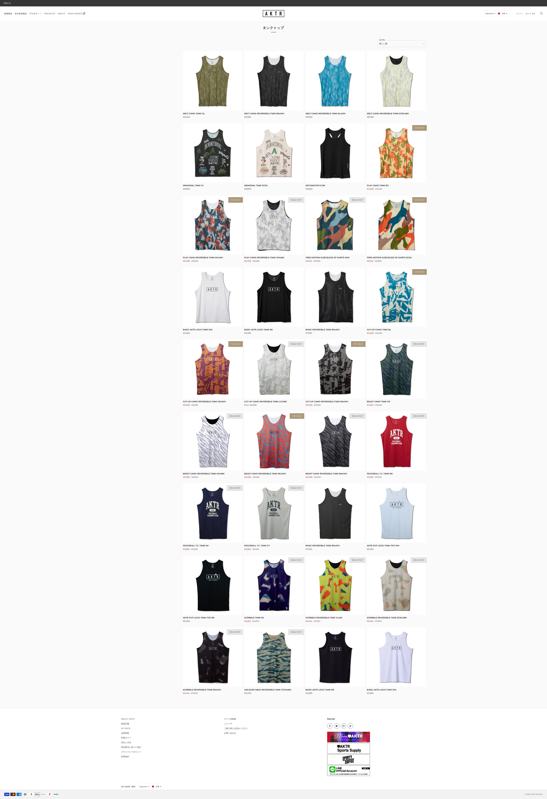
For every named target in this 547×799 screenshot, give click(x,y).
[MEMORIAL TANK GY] (212, 152)
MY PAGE (125, 728)
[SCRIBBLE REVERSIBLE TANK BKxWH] (212, 657)
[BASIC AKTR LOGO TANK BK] (273, 296)
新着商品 (8, 13)
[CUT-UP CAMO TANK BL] (396, 296)
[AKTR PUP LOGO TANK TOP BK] (212, 585)
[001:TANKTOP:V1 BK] (335, 152)
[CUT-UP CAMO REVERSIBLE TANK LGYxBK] (273, 369)
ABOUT (61, 13)
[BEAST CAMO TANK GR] (396, 369)
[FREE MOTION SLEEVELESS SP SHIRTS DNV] (335, 225)
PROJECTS (49, 13)
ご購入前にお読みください (236, 728)
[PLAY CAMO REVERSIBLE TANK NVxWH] (212, 225)
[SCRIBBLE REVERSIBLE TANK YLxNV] (335, 585)
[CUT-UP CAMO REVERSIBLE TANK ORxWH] (212, 369)
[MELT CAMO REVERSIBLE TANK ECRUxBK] (396, 80)
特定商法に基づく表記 (131, 747)
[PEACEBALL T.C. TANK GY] (273, 513)
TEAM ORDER (75, 13)
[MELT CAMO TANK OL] (212, 80)
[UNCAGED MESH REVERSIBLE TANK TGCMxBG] (273, 657)
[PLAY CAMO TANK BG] (396, 152)
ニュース (228, 723)
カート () (530, 13)
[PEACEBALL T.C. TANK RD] (396, 441)
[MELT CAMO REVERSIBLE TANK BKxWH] (273, 80)
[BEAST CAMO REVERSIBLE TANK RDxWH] (273, 441)
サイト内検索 (230, 719)
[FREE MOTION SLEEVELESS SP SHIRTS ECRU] (396, 225)
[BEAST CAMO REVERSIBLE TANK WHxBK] (212, 441)
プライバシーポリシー (131, 752)
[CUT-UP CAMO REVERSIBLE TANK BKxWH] (335, 369)
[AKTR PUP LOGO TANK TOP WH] (396, 513)
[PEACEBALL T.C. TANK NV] (212, 513)
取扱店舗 (125, 723)
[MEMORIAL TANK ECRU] (273, 152)
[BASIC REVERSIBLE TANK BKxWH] (335, 296)
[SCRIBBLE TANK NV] (273, 585)
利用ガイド (126, 737)
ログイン (519, 14)
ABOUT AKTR (127, 719)
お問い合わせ (230, 733)
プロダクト (34, 13)
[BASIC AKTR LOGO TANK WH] (212, 296)
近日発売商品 (21, 13)
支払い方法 (126, 742)
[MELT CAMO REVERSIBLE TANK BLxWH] (335, 80)
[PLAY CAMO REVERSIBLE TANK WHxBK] (273, 225)
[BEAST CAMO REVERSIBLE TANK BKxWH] (335, 441)
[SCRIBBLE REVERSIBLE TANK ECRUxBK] (396, 585)
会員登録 (125, 733)
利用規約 (125, 756)
